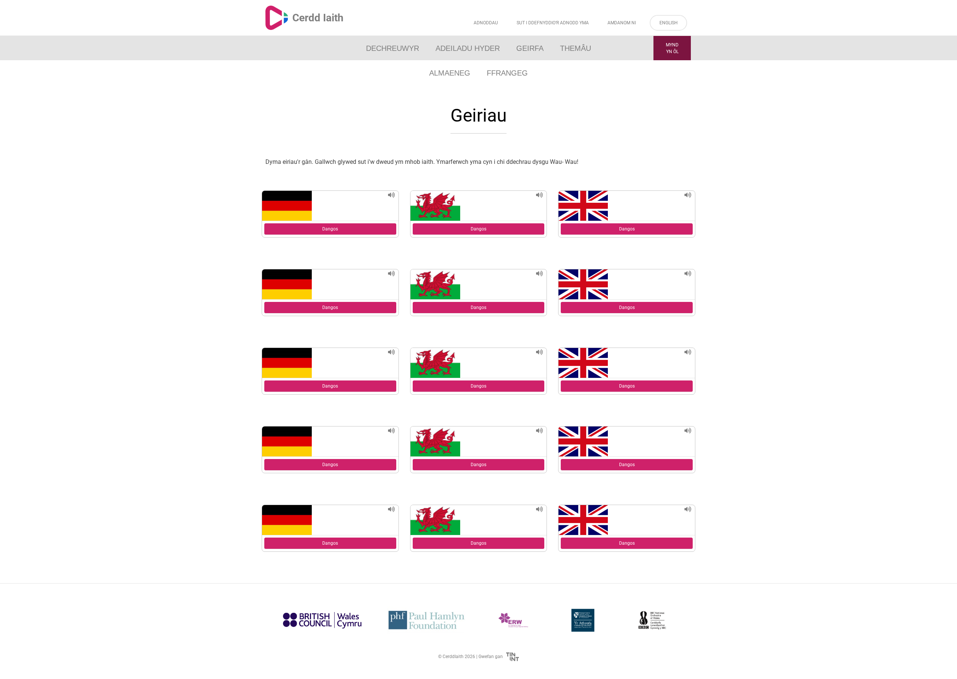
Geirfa (530, 48)
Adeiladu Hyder (468, 48)
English (668, 22)
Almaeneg (449, 73)
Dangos (330, 229)
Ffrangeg (507, 73)
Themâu (575, 48)
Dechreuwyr (392, 48)
